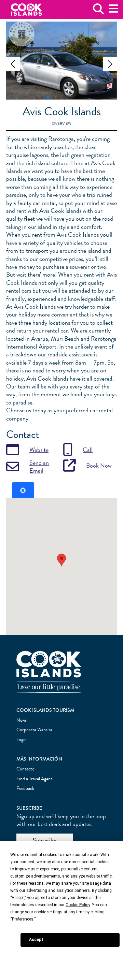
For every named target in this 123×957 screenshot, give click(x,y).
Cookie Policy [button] (78, 904)
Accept (36, 939)
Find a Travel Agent (34, 778)
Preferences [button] (22, 919)
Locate (23, 490)
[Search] (98, 11)
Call (88, 449)
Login (21, 739)
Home (26, 9)
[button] (13, 64)
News (21, 720)
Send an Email (39, 467)
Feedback (25, 788)
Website (39, 449)
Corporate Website (34, 729)
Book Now (99, 465)
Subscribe (44, 840)
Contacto (25, 768)
